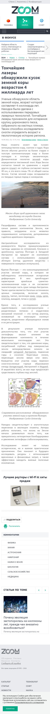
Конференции (35, 2)
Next (47, 48)
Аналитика (22, 2)
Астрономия (14, 552)
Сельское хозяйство (19, 572)
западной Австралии (24, 352)
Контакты (15, 661)
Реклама (17, 658)
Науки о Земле (42, 140)
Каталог (6, 682)
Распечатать (14, 526)
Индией (44, 366)
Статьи (21, 58)
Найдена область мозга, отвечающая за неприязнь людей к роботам (11, 49)
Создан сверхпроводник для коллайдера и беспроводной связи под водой (37, 49)
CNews (12, 2)
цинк (45, 296)
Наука (25, 25)
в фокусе (9, 37)
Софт (41, 25)
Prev (38, 590)
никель (5, 296)
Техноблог (32, 682)
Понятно (10, 709)
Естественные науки (29, 140)
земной (36, 159)
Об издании (6, 658)
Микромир (13, 557)
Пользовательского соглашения (29, 702)
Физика (12, 543)
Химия (11, 547)
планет (13, 168)
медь (39, 296)
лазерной (44, 257)
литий (32, 299)
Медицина (13, 577)
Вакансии (5, 661)
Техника (8, 25)
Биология (13, 567)
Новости (6, 690)
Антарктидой (16, 366)
